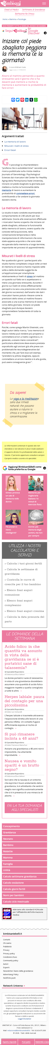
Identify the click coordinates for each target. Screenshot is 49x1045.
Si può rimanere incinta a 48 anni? (21, 736)
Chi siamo (7, 943)
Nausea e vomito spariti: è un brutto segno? (22, 765)
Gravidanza (9, 832)
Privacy (6, 950)
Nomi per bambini (13, 895)
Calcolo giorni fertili (14, 889)
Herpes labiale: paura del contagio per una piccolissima (24, 701)
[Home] (18, 3)
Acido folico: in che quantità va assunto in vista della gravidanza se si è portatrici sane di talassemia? (23, 657)
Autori (5, 964)
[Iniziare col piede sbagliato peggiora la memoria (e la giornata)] (24, 119)
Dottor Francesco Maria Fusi (16, 745)
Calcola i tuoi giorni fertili (24, 563)
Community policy (10, 960)
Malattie (8, 851)
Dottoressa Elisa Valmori (15, 674)
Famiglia (8, 863)
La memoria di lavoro (15, 141)
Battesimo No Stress (24, 13)
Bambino (8, 844)
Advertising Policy (10, 974)
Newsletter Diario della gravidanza (18, 971)
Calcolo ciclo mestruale (16, 901)
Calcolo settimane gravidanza (20, 876)
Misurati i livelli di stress (16, 145)
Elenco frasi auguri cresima (25, 611)
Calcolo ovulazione (13, 882)
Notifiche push (9, 978)
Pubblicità (7, 946)
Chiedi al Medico (11, 9)
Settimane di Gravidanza (33, 9)
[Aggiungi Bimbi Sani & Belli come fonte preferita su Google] (24, 468)
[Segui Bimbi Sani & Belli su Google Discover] (24, 30)
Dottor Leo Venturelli (14, 712)
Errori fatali (10, 150)
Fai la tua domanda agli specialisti (24, 808)
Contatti (6, 939)
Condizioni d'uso (10, 957)
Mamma (12, 19)
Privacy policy (9, 953)
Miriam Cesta (21, 67)
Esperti (6, 967)
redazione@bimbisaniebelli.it (18, 1030)
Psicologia (22, 19)
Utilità (6, 870)
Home (5, 19)
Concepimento (11, 826)
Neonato (8, 838)
